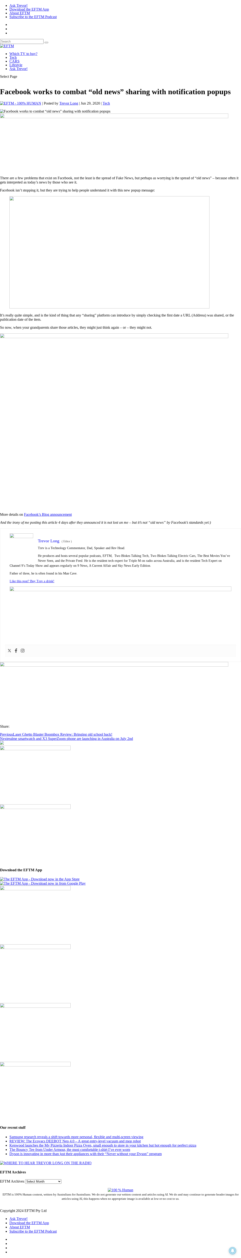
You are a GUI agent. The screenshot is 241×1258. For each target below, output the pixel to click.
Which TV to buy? (23, 54)
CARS (14, 61)
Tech (13, 57)
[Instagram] (22, 651)
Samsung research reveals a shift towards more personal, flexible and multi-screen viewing (76, 1137)
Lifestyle (15, 65)
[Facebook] (16, 651)
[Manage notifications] (232, 1250)
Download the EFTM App (29, 9)
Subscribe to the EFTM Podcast (33, 17)
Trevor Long (68, 103)
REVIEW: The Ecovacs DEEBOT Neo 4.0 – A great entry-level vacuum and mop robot (75, 1141)
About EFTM (19, 13)
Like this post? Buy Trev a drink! (32, 581)
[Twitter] (9, 651)
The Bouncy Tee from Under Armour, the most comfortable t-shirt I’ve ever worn (69, 1150)
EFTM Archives (12, 1181)
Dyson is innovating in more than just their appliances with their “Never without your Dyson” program (85, 1154)
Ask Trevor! (18, 6)
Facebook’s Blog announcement (48, 514)
